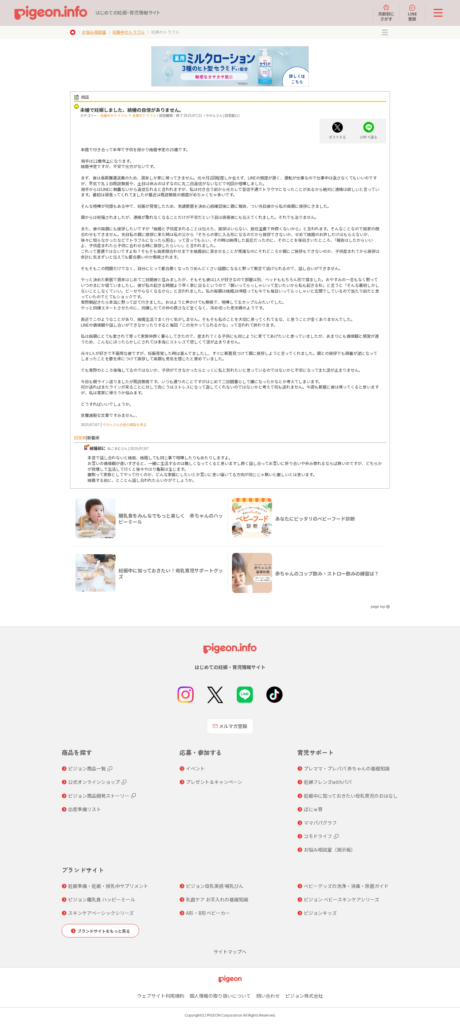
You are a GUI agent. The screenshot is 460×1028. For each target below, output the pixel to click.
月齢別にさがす (386, 16)
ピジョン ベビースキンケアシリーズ (341, 899)
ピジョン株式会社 (304, 995)
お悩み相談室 (94, 32)
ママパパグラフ (320, 822)
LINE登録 (412, 16)
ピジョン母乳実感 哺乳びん (214, 886)
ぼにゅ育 (313, 809)
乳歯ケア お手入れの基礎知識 (217, 899)
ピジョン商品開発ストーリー (98, 795)
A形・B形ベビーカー (208, 912)
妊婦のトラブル (144, 115)
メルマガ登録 (233, 726)
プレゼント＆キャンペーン (214, 781)
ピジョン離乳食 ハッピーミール (101, 899)
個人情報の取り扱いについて (220, 995)
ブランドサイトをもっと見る (103, 931)
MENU (385, 32)
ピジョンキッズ (320, 912)
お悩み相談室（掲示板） (330, 849)
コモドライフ (318, 836)
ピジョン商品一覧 (87, 768)
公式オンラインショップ (94, 781)
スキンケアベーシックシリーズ (101, 912)
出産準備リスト (84, 809)
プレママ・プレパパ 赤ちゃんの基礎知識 (347, 768)
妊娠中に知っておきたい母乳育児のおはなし (351, 795)
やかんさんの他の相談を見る (124, 424)
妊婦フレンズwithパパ (328, 781)
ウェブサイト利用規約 (160, 995)
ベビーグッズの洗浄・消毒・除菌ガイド (346, 886)
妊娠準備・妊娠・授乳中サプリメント (108, 886)
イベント (195, 768)
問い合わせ (268, 995)
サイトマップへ (230, 951)
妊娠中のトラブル (128, 32)
